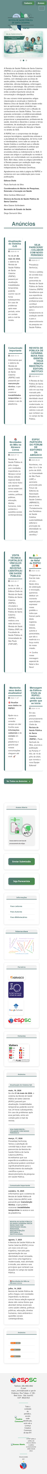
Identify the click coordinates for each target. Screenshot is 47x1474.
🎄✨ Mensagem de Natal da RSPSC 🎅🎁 (35, 560)
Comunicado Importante (15, 349)
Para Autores (16, 911)
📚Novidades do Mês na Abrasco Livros (15, 444)
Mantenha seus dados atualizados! (15, 690)
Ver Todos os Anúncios (17, 781)
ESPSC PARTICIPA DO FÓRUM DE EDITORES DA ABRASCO (36, 447)
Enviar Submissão (21, 861)
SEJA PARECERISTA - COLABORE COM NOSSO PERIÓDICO (37, 250)
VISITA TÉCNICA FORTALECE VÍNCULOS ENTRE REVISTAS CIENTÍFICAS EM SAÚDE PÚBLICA (15, 565)
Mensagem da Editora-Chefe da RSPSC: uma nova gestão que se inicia (36, 695)
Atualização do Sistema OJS (14, 243)
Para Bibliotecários (18, 917)
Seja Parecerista (21, 881)
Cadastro (28, 3)
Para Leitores (16, 906)
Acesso (41, 3)
